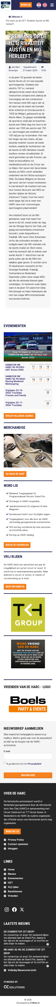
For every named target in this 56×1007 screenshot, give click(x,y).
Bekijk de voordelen (17, 544)
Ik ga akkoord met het (23, 764)
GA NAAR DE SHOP (15, 473)
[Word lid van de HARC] (28, 654)
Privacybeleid (34, 764)
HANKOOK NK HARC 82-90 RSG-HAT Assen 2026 (15, 367)
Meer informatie (15, 586)
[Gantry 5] (6, 5)
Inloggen (13, 848)
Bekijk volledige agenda (19, 415)
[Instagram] (7, 909)
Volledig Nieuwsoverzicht (22, 970)
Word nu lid (12, 831)
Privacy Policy (16, 839)
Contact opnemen (18, 844)
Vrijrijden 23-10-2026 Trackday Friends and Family (16, 393)
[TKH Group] (28, 614)
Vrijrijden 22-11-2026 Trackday (14, 404)
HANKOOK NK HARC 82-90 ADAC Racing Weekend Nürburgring (15, 380)
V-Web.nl (34, 1003)
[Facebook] (15, 909)
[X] (22, 909)
